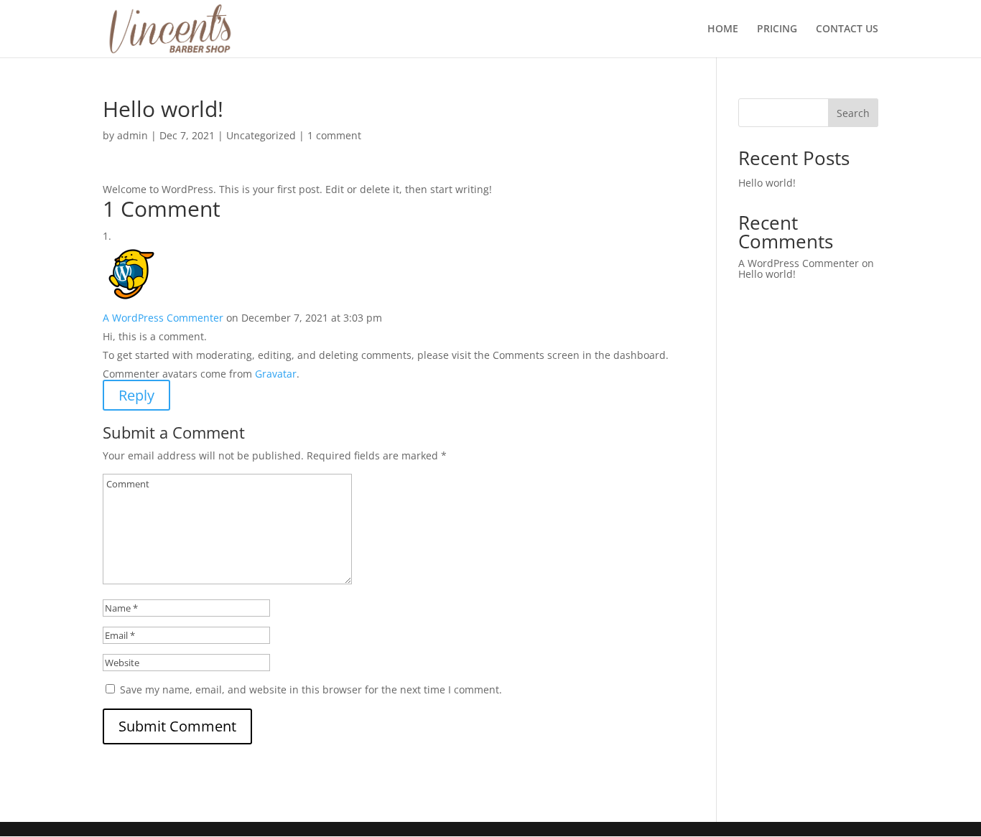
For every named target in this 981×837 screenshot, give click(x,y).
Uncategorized (261, 135)
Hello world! (767, 183)
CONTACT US (847, 29)
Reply (136, 395)
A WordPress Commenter (163, 317)
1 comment (334, 135)
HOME (722, 29)
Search (853, 113)
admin (132, 135)
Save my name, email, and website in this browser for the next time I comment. (311, 689)
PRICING (777, 29)
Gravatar (276, 373)
